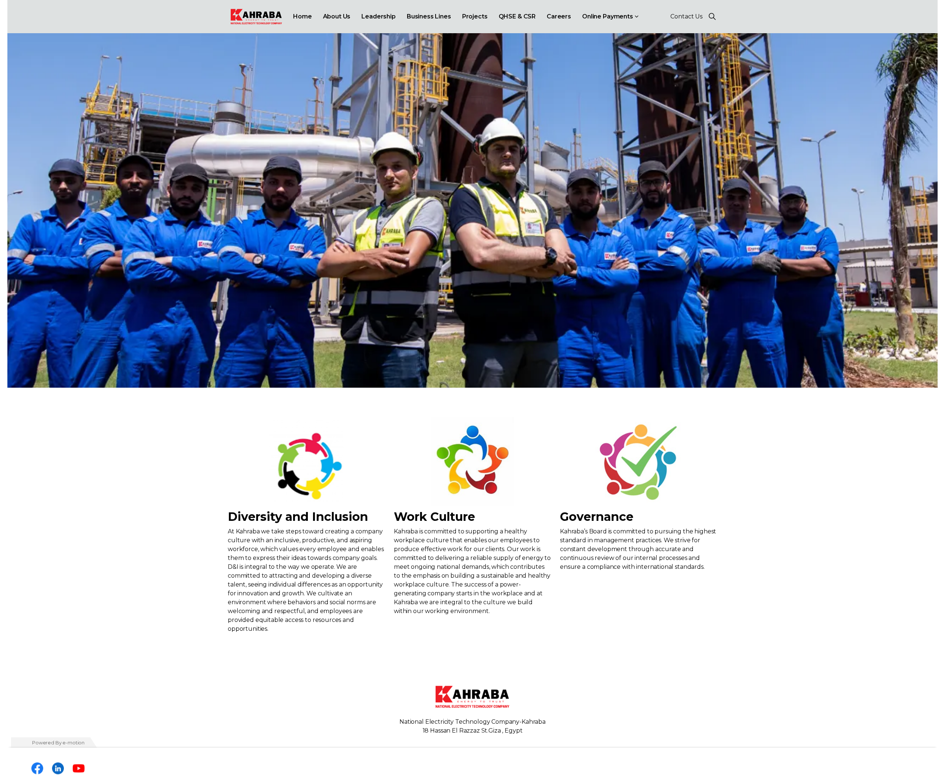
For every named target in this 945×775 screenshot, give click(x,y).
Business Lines (429, 16)
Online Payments (607, 16)
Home (302, 16)
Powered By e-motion (58, 742)
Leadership (378, 16)
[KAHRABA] (256, 17)
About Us (337, 16)
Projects (475, 16)
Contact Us (686, 16)
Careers (559, 16)
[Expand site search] (712, 16)
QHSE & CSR (517, 16)
